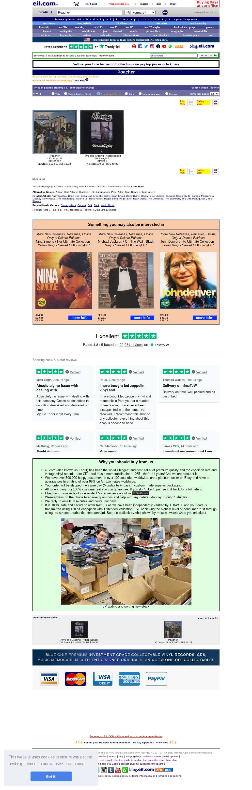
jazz (105, 31)
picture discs (153, 31)
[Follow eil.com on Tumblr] (111, 772)
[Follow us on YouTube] (164, 47)
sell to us (45, 35)
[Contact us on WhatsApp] (170, 47)
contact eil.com (129, 763)
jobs (211, 35)
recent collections (154, 760)
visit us (87, 35)
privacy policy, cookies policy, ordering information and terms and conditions (138, 775)
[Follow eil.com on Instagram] (104, 772)
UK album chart (124, 23)
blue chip (44, 27)
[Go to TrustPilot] (82, 48)
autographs (177, 31)
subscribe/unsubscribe (152, 763)
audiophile (66, 31)
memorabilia (200, 31)
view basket (91, 3)
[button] (194, 678)
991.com (113, 763)
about (173, 3)
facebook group (191, 35)
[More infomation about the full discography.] (86, 80)
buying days (67, 35)
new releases (49, 23)
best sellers (161, 23)
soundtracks (88, 31)
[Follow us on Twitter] (146, 47)
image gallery (133, 756)
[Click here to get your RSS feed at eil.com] (179, 47)
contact (144, 3)
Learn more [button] (76, 764)
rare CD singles (152, 27)
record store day (197, 23)
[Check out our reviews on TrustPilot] (140, 493)
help (159, 3)
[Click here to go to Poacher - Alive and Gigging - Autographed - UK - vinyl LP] (79, 637)
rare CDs (62, 27)
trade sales (105, 35)
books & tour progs (184, 27)
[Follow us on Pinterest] (134, 47)
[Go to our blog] (202, 47)
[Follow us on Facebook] (140, 47)
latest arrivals (84, 23)
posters (210, 27)
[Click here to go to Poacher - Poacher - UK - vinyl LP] (173, 637)
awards (133, 31)
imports (47, 31)
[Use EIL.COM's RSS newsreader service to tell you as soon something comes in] (164, 770)
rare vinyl (80, 27)
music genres (170, 756)
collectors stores (131, 35)
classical (117, 31)
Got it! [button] (51, 776)
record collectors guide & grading (123, 760)
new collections (161, 35)
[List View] (191, 105)
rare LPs (98, 27)
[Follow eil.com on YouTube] (118, 772)
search (112, 756)
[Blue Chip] (126, 664)
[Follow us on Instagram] (152, 47)
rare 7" (114, 27)
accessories (100, 756)
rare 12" (129, 27)
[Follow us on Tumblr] (158, 47)
